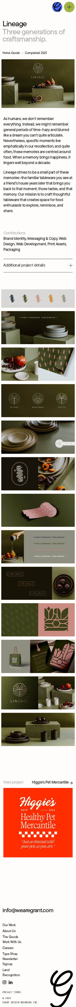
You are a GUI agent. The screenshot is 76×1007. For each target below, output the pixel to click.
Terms (17, 992)
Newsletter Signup (10, 961)
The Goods (10, 937)
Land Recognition (11, 972)
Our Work (9, 925)
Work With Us (12, 942)
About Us (9, 931)
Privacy (7, 992)
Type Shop (10, 954)
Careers (8, 948)
